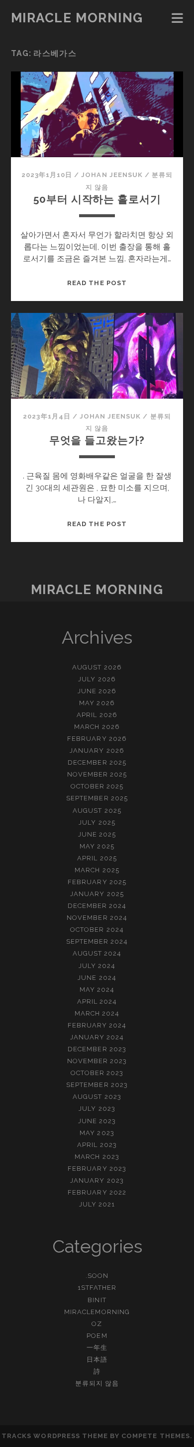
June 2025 (97, 834)
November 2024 (97, 917)
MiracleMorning (97, 1312)
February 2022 (97, 1192)
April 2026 (97, 715)
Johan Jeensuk (112, 175)
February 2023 (97, 1168)
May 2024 (97, 989)
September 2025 (97, 798)
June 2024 (97, 977)
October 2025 (97, 786)
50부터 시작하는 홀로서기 (97, 199)
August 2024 (97, 953)
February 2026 (97, 738)
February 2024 (97, 1025)
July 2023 (97, 1108)
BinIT (97, 1300)
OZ (97, 1323)
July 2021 (97, 1204)
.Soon (97, 1275)
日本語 (97, 1359)
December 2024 (97, 905)
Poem (97, 1335)
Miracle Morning (77, 17)
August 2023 (97, 1096)
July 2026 (96, 679)
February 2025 (97, 882)
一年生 (97, 1347)
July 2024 (97, 965)
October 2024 (97, 929)
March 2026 (96, 726)
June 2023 (97, 1121)
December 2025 (97, 762)
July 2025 (97, 822)
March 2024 (97, 1013)
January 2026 (97, 750)
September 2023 (97, 1084)
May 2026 (96, 703)
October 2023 (97, 1073)
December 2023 (97, 1049)
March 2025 (97, 870)
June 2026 (97, 691)
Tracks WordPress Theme (54, 1436)
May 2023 (97, 1133)
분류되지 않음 (97, 1383)
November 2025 (97, 774)
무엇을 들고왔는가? (97, 440)
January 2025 (97, 894)
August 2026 (96, 667)
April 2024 (97, 1001)
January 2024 (97, 1037)
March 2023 (97, 1156)
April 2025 (96, 858)
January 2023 (97, 1180)
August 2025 (97, 810)
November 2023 (97, 1061)
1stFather (97, 1287)
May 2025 (97, 846)
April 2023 (96, 1144)
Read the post (97, 283)
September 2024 (97, 941)
